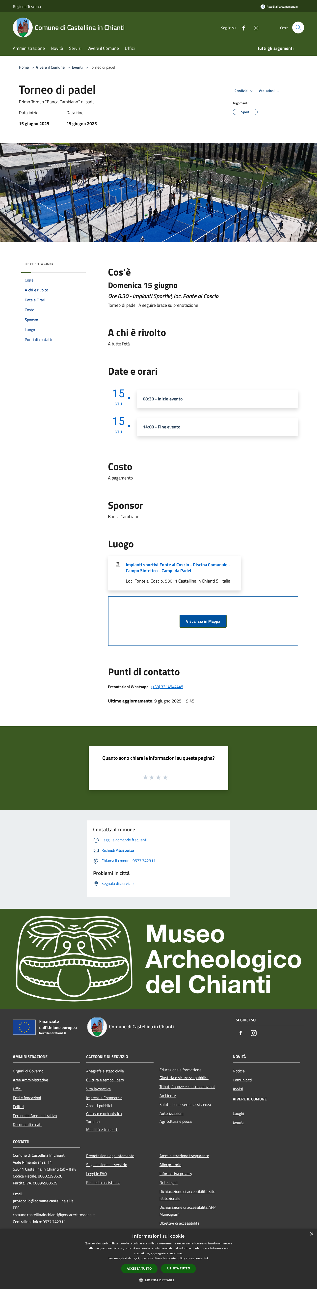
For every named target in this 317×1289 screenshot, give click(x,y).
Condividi (242, 90)
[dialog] (158, 1259)
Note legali (168, 1182)
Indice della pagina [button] (39, 264)
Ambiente (167, 1095)
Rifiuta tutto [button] (178, 1268)
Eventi (77, 67)
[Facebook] (242, 27)
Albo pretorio (170, 1165)
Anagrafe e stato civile (105, 1071)
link (206, 1258)
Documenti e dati (27, 1124)
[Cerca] (298, 27)
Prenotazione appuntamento (110, 1156)
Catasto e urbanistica (104, 1114)
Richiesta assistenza (103, 1182)
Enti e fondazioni (27, 1098)
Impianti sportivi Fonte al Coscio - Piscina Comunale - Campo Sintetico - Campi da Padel (178, 567)
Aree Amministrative (30, 1080)
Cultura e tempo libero (105, 1080)
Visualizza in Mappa (203, 621)
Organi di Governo (28, 1071)
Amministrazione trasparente (184, 1156)
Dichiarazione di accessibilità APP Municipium (187, 1210)
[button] (158, 1280)
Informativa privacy (175, 1174)
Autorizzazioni (171, 1113)
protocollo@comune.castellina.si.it (43, 1201)
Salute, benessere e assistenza (185, 1104)
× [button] (311, 1234)
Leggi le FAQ (96, 1174)
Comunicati (242, 1080)
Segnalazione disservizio (106, 1165)
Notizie (239, 1071)
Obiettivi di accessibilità (179, 1223)
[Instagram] (254, 27)
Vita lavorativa (98, 1089)
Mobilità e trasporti (102, 1129)
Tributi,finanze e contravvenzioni (187, 1087)
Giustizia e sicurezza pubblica (184, 1078)
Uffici (17, 1089)
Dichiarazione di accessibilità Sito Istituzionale (187, 1194)
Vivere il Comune (51, 67)
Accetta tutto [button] (139, 1268)
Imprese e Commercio (104, 1098)
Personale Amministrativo (35, 1116)
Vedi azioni (267, 90)
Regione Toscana (27, 6)
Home (24, 67)
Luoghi (238, 1113)
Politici (18, 1107)
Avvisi (238, 1089)
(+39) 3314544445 (167, 687)
